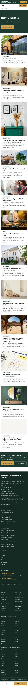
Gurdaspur (3, 632)
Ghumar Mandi (4, 608)
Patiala (16, 632)
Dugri (2, 601)
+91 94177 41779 (5, 489)
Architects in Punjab (5, 524)
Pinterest (3, 504)
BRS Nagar (3, 594)
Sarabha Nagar (18, 606)
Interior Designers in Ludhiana (8, 535)
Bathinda (3, 621)
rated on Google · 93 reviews (9, 495)
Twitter (20, 502)
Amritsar (3, 619)
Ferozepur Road (5, 603)
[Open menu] (3, 5)
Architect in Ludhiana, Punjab (8, 521)
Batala (2, 634)
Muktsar (16, 628)
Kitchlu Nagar (18, 592)
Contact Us (3, 559)
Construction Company (6, 519)
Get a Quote (23, 5)
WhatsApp (23, 2)
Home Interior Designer (6, 537)
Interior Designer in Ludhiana (8, 530)
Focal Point (3, 606)
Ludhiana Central (19, 597)
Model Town (17, 599)
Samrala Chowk (18, 603)
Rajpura (16, 634)
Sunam (16, 641)
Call (7, 683)
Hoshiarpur (3, 637)
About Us (3, 553)
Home (2, 8)
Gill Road (3, 610)
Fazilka (2, 625)
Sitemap (3, 564)
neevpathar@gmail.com (6, 491)
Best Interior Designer (6, 532)
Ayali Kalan (3, 592)
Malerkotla (17, 621)
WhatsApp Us (21, 463)
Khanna (16, 619)
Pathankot (17, 630)
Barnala (16, 639)
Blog (2, 557)
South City (17, 608)
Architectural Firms (5, 517)
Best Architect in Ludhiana (7, 512)
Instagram (16, 502)
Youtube (8, 504)
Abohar (3, 628)
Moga (16, 623)
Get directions (4, 502)
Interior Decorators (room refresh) (9, 542)
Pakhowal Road (18, 601)
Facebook (11, 502)
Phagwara (3, 643)
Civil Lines (3, 599)
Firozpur (3, 630)
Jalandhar (3, 639)
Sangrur (16, 637)
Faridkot (3, 623)
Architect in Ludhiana (6, 510)
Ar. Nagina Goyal (8, 498)
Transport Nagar (18, 610)
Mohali (16, 625)
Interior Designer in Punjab (7, 544)
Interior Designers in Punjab (7, 546)
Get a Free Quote (7, 27)
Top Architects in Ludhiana (7, 515)
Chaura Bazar (4, 597)
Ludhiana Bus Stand (19, 594)
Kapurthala (3, 641)
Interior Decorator (5, 539)
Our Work (3, 555)
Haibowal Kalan (4, 613)
